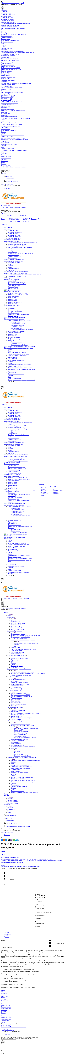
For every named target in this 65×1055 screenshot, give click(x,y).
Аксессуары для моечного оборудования (26, 728)
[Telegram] (18, 840)
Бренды (3, 991)
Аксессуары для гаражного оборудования (26, 643)
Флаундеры (37, 866)
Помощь (3, 1013)
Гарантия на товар (6, 1008)
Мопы (15, 866)
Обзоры (3, 1022)
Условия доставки (6, 1007)
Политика (3, 1011)
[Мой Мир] (6, 840)
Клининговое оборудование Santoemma (22, 672)
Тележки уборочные (28, 866)
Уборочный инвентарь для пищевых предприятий (25, 760)
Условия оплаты (5, 1005)
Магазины (4, 1004)
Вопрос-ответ (5, 1020)
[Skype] (16, 840)
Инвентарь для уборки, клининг (20, 658)
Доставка (6, 937)
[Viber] (11, 840)
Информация (4, 1000)
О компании (4, 996)
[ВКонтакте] (2, 840)
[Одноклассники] (4, 840)
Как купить (10, 798)
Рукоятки (19, 866)
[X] (9, 840)
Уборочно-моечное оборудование (20, 724)
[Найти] (2, 8)
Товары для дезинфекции (18, 710)
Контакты (3, 999)
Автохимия (14, 620)
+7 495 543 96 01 (6, 165)
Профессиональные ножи (18, 693)
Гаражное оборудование (18, 634)
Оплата (6, 935)
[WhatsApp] (14, 840)
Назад (11, 614)
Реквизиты (4, 1010)
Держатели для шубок (7, 866)
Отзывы (6, 932)
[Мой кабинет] (1, 581)
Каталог (9, 615)
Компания (10, 807)
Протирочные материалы (18, 679)
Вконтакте (7, 188)
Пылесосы (17, 751)
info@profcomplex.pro (8, 184)
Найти (2, 1042)
